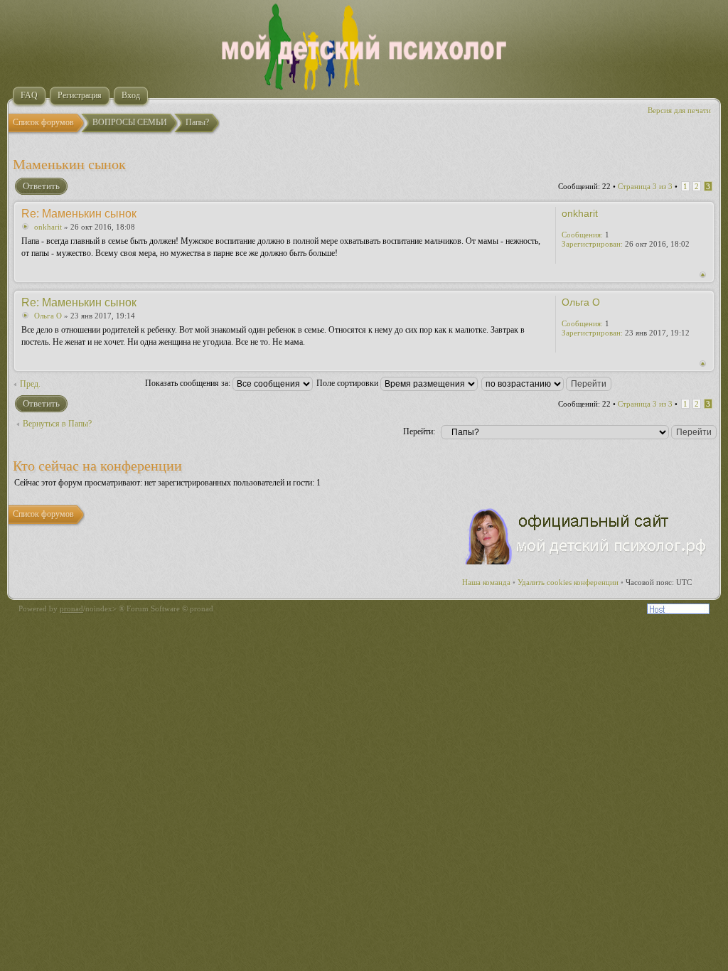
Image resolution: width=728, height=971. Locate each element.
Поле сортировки (348, 383)
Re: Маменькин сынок (78, 214)
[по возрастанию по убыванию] (547, 383)
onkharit (48, 226)
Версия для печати (679, 110)
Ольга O (48, 315)
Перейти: (419, 431)
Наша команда (486, 582)
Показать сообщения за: (188, 383)
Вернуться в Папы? (57, 424)
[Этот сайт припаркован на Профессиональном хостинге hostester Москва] (678, 611)
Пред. (30, 384)
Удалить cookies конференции (568, 582)
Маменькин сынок (69, 164)
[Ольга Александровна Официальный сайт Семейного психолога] (586, 561)
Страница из (645, 186)
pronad (71, 608)
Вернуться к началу (703, 275)
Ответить (41, 186)
